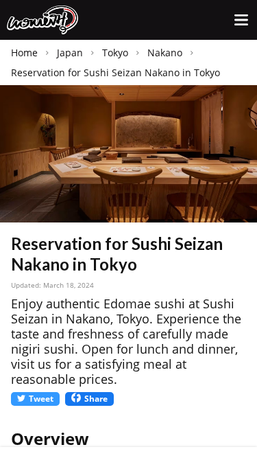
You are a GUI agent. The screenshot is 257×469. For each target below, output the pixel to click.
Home (24, 52)
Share (96, 398)
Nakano (164, 52)
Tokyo (115, 52)
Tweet (41, 398)
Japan (70, 52)
